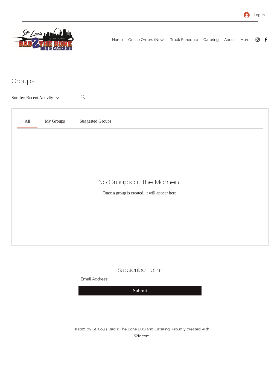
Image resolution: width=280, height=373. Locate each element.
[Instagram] (257, 39)
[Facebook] (266, 39)
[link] (27, 121)
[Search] (83, 97)
